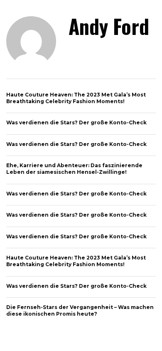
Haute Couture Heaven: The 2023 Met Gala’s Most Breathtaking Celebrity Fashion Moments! (76, 97)
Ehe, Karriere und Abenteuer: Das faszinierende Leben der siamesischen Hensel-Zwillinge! (74, 168)
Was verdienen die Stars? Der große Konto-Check (76, 122)
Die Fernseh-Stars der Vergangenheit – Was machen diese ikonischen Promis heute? (80, 310)
